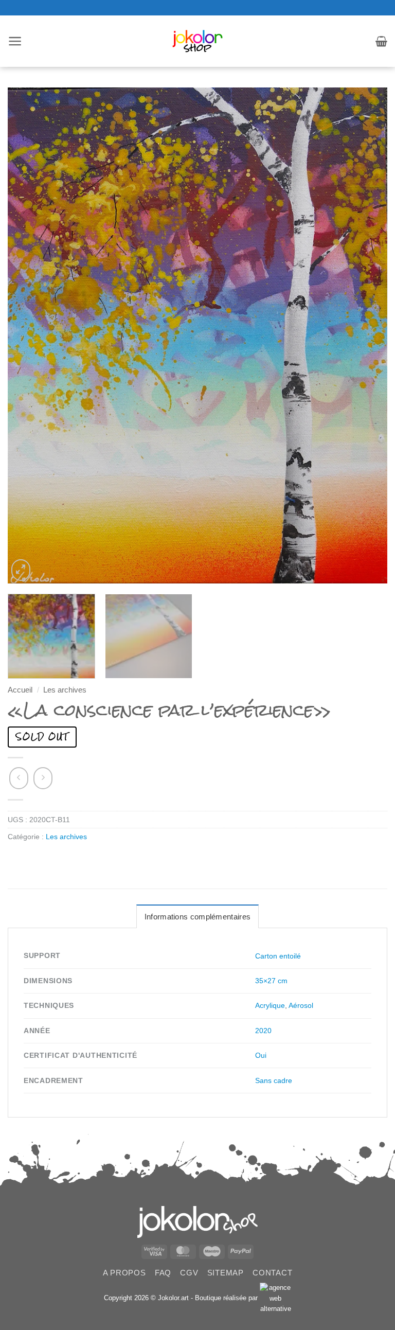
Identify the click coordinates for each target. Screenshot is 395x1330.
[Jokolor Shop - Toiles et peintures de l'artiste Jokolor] (197, 41)
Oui (260, 1055)
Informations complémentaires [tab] (197, 916)
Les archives (64, 689)
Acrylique (270, 1005)
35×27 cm (271, 981)
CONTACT (272, 1272)
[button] (15, 41)
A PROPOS (124, 1272)
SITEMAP (225, 1272)
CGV (189, 1272)
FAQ (163, 1272)
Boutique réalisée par (227, 1298)
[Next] (366, 335)
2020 (263, 1030)
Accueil (20, 689)
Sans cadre (273, 1080)
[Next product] (18, 778)
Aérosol (301, 1005)
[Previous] (28, 335)
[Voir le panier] (381, 41)
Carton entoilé (278, 956)
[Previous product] (42, 778)
